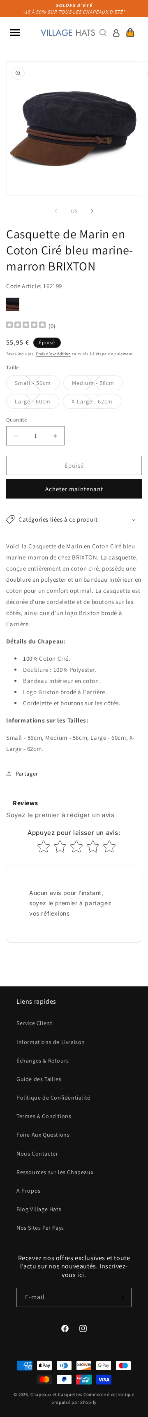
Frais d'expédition (53, 354)
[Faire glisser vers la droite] (92, 211)
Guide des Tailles (38, 1079)
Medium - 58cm (97, 384)
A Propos (28, 1190)
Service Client (34, 1023)
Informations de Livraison (50, 1042)
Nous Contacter (37, 1153)
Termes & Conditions (43, 1116)
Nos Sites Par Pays (40, 1227)
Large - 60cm (37, 403)
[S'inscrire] (122, 1297)
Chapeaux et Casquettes (56, 1394)
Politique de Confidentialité (53, 1097)
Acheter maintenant (74, 489)
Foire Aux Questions (42, 1134)
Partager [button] (27, 773)
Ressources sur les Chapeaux (54, 1172)
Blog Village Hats (38, 1209)
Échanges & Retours (42, 1060)
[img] (26, 326)
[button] (15, 32)
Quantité (16, 419)
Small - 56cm (37, 384)
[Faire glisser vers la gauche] (56, 211)
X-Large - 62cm (96, 403)
